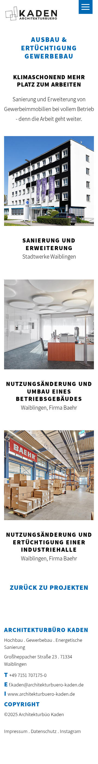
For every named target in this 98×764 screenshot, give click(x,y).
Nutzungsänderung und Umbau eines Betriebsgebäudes (49, 391)
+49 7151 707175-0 (28, 675)
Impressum (15, 731)
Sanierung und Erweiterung (49, 244)
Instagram (70, 731)
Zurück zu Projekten (49, 587)
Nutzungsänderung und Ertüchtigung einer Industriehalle (49, 542)
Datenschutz (44, 731)
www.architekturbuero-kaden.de (41, 694)
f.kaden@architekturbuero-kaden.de (46, 684)
